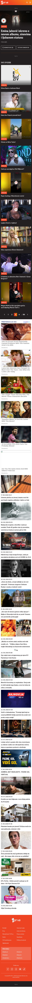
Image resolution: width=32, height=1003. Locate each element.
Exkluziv (4, 85)
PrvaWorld (5, 958)
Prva (3, 931)
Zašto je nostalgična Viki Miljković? (12, 169)
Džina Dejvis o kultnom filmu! (10, 88)
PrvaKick (19, 952)
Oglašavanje (5, 943)
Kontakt (4, 928)
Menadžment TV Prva (7, 934)
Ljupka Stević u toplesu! (9, 223)
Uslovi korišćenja (21, 931)
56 (24, 314)
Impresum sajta (21, 928)
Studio (4, 937)
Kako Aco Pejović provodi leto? (11, 115)
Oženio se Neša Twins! (8, 142)
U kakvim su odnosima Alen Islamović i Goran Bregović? (16, 277)
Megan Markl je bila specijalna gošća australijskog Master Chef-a (13, 306)
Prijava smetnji (20, 934)
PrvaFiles (19, 958)
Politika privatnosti (21, 940)
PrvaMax (5, 955)
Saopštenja (19, 937)
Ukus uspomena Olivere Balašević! (12, 250)
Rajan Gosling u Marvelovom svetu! (12, 196)
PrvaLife (19, 955)
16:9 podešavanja (6, 940)
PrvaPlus (5, 952)
